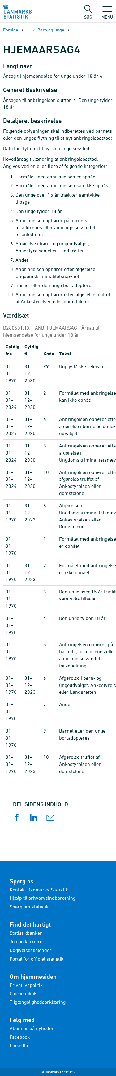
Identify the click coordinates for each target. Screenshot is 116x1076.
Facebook (20, 1037)
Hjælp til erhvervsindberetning (42, 898)
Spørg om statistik (29, 906)
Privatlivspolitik (26, 985)
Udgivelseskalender (31, 950)
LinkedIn (19, 1045)
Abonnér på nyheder (32, 1028)
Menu (107, 16)
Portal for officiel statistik (36, 959)
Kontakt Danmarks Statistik (39, 889)
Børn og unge (50, 29)
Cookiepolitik (23, 993)
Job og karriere (26, 941)
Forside (10, 29)
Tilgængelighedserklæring (38, 1002)
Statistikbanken (26, 933)
